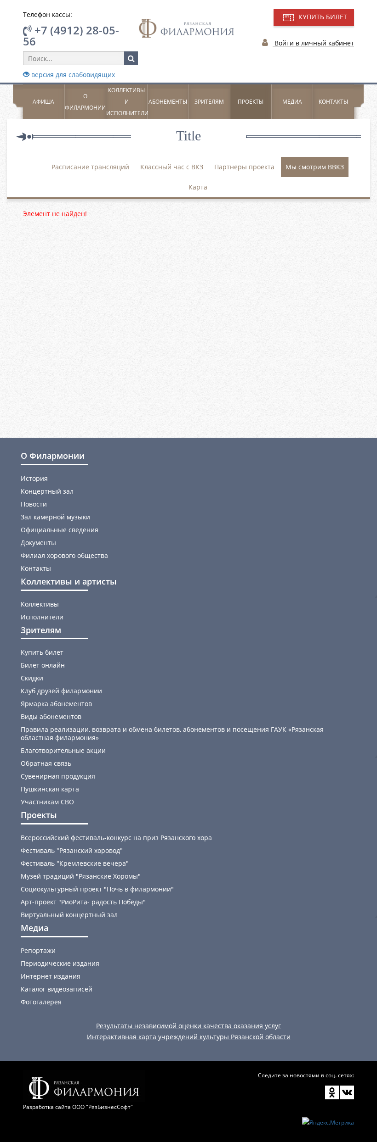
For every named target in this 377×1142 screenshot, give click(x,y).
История (34, 478)
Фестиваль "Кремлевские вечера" (75, 863)
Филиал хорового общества (64, 555)
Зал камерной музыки (55, 517)
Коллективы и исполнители (127, 101)
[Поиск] (131, 58)
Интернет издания (50, 976)
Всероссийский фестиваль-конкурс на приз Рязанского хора (116, 837)
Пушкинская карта (50, 789)
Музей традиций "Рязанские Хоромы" (81, 876)
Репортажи (38, 950)
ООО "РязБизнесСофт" (102, 1107)
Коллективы (40, 604)
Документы (38, 542)
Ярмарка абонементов (56, 703)
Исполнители (42, 617)
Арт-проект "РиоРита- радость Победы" (83, 901)
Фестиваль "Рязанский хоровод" (72, 850)
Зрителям (209, 102)
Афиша (43, 102)
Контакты (333, 102)
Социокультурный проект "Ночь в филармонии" (97, 889)
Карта (197, 187)
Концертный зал (47, 491)
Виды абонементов (51, 716)
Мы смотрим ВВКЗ (315, 166)
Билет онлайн (43, 665)
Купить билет (42, 652)
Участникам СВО (47, 801)
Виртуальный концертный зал (69, 914)
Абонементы (168, 102)
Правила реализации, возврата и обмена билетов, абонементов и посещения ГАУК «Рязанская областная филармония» (172, 733)
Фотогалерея (41, 1001)
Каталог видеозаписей (56, 989)
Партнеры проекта (244, 166)
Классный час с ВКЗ (171, 166)
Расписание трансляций (90, 166)
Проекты (250, 102)
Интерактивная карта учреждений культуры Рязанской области (189, 1036)
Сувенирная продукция (58, 776)
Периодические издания (60, 963)
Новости (34, 504)
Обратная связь (46, 763)
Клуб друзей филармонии (61, 690)
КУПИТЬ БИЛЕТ (322, 16)
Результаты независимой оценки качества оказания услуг (188, 1025)
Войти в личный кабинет (313, 43)
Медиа (292, 102)
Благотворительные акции (63, 750)
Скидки (32, 678)
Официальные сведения (59, 529)
